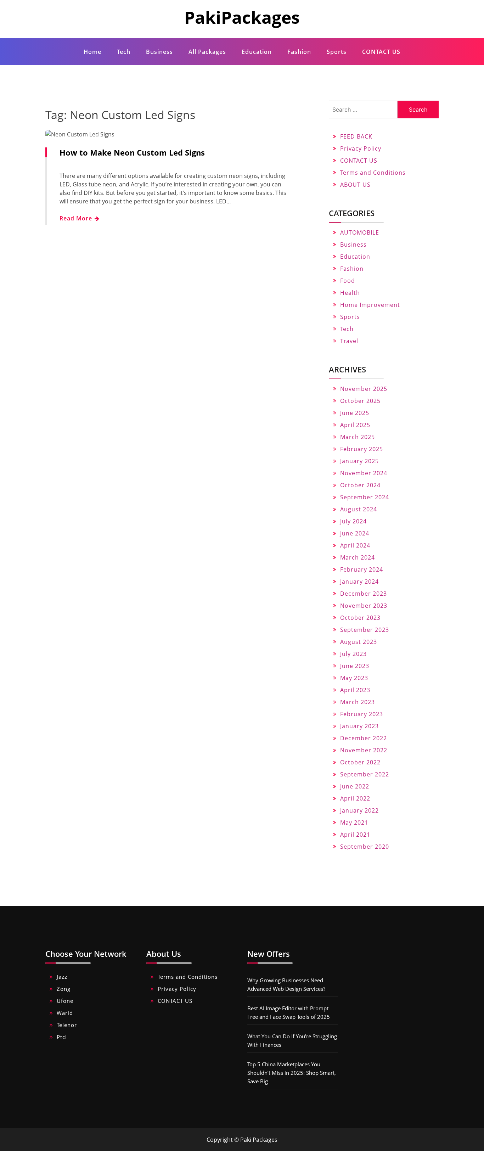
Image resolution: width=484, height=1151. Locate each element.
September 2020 (364, 846)
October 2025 (360, 401)
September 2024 (364, 497)
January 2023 (359, 726)
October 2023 (360, 618)
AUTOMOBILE (359, 232)
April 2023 (355, 690)
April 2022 (355, 798)
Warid (65, 1012)
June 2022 (354, 786)
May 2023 (354, 678)
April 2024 (355, 545)
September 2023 (364, 630)
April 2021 (355, 834)
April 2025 (355, 425)
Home (92, 52)
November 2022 (363, 750)
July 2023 (353, 654)
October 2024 (360, 485)
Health (350, 293)
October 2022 (360, 762)
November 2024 (363, 473)
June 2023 (354, 666)
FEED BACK (356, 136)
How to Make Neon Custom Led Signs (132, 152)
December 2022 (363, 738)
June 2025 (354, 413)
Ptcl (62, 1036)
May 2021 (354, 822)
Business (159, 52)
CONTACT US (381, 52)
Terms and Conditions (373, 172)
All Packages (207, 52)
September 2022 (364, 774)
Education (257, 52)
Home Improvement (370, 305)
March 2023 (357, 702)
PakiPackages (242, 17)
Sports (337, 52)
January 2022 (359, 810)
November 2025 (363, 389)
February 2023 (361, 714)
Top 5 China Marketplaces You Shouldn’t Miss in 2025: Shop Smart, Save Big (291, 1073)
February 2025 (361, 449)
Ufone (65, 1000)
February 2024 (361, 569)
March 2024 (357, 557)
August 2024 (358, 509)
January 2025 (359, 461)
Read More (77, 218)
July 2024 (353, 521)
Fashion (299, 52)
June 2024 (354, 533)
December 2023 (363, 593)
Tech (123, 52)
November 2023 (363, 606)
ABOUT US (355, 185)
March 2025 (357, 437)
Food (347, 281)
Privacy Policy (360, 148)
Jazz (62, 976)
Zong (64, 988)
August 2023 (358, 642)
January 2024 (359, 581)
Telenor (67, 1024)
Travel (349, 341)
